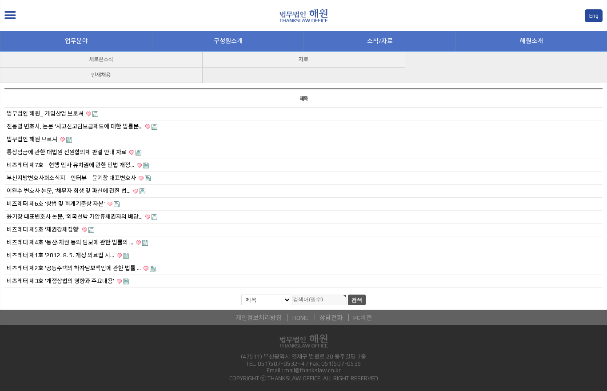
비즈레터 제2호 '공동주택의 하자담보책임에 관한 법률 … (74, 268)
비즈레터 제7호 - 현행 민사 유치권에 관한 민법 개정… (71, 165)
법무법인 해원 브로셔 (33, 139)
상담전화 (331, 317)
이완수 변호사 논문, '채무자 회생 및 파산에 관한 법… (69, 191)
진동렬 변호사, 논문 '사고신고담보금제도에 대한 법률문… (75, 126)
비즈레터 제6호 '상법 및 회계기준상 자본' (56, 203)
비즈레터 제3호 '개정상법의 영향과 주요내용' (61, 281)
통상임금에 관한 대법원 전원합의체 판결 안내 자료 (67, 152)
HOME (300, 317)
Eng (594, 15)
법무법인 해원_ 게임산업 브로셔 (46, 113)
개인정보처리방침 (259, 317)
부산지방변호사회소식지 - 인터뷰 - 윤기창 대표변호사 (72, 178)
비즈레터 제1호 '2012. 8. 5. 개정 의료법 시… (61, 255)
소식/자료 (380, 40)
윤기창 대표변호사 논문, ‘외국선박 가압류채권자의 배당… (75, 216)
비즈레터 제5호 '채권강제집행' (44, 229)
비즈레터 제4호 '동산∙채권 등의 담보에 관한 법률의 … (71, 242)
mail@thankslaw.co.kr (312, 370)
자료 (303, 59)
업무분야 (76, 40)
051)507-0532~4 (281, 363)
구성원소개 (228, 40)
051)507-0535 (341, 363)
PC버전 (362, 317)
